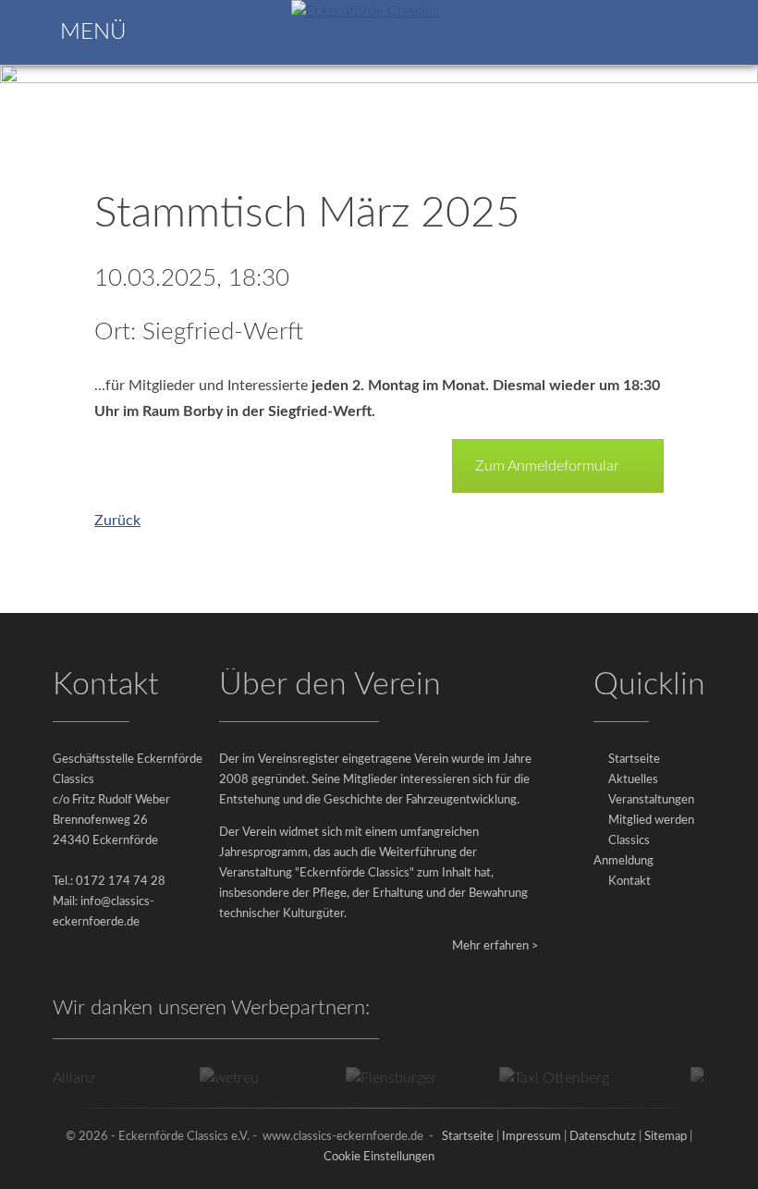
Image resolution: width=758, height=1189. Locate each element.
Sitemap (665, 1137)
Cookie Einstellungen (379, 1157)
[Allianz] (57, 1078)
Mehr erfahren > (495, 946)
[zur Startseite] (365, 11)
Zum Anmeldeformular (547, 466)
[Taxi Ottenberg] (546, 1078)
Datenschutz (602, 1137)
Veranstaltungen (651, 800)
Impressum (531, 1137)
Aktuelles (633, 780)
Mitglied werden (651, 821)
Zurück (117, 520)
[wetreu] (220, 1078)
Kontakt (629, 882)
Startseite (634, 760)
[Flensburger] (383, 1078)
